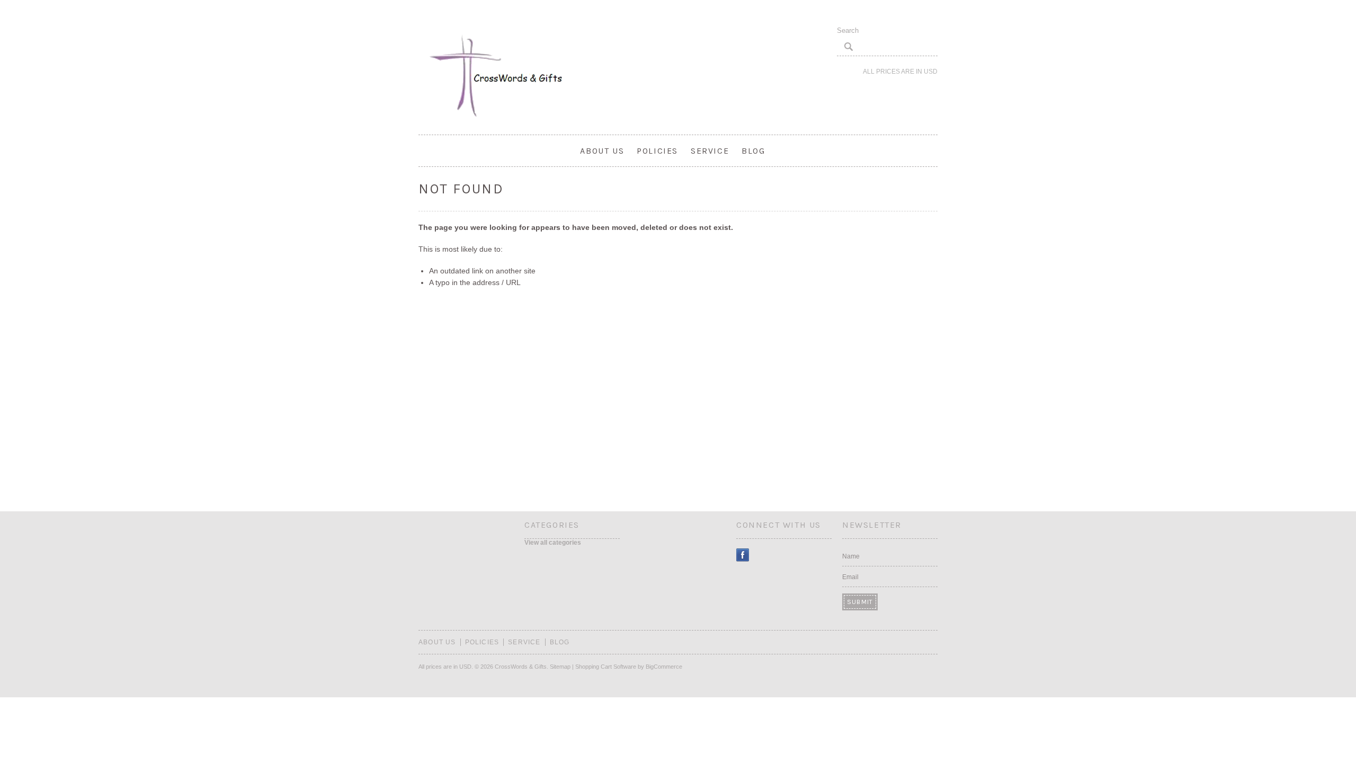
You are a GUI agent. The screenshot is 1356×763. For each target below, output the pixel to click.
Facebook (743, 555)
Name (851, 556)
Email (850, 577)
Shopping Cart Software (605, 666)
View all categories (552, 542)
